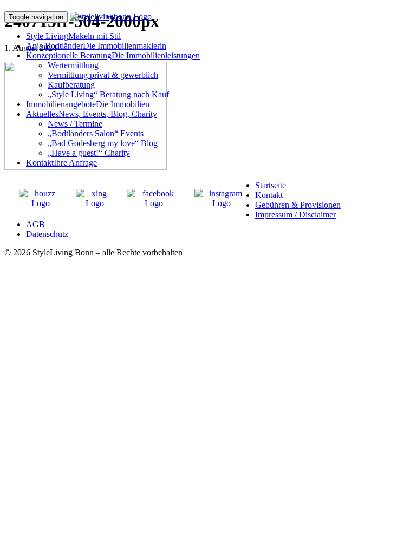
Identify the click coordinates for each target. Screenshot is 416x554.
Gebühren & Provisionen (298, 204)
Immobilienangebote (88, 104)
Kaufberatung (71, 84)
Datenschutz (47, 234)
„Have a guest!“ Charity (89, 152)
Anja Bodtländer (96, 45)
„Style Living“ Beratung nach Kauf (108, 94)
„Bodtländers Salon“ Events (96, 133)
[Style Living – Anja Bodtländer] (111, 16)
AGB (35, 224)
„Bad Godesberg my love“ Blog (103, 143)
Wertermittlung (73, 65)
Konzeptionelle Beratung (113, 55)
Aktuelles (91, 113)
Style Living (73, 36)
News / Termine (75, 123)
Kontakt (61, 162)
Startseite (270, 185)
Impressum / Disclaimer (295, 214)
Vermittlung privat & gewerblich (103, 75)
